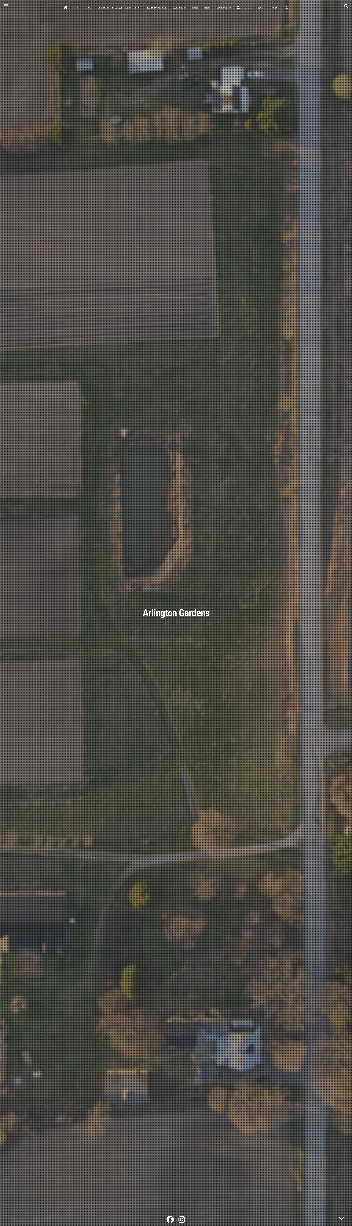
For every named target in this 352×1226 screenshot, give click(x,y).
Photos (207, 8)
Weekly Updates (179, 8)
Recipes (195, 8)
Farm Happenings (223, 8)
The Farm (87, 8)
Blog (75, 8)
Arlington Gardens (176, 613)
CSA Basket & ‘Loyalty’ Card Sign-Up (119, 7)
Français (275, 8)
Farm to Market (156, 7)
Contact (262, 8)
